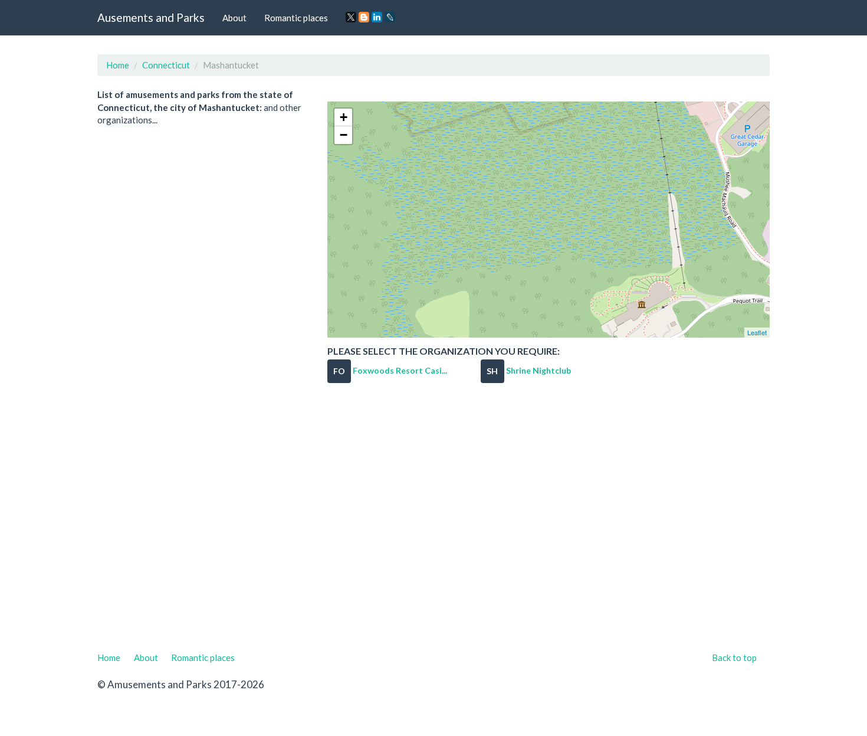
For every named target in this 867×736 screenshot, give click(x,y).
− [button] (343, 134)
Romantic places (296, 17)
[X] (351, 17)
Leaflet (757, 332)
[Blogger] (364, 17)
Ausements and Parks (151, 17)
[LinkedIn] (377, 17)
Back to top (734, 657)
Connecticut (166, 65)
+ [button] (343, 117)
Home (117, 65)
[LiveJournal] (390, 17)
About (234, 17)
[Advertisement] (433, 524)
